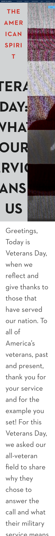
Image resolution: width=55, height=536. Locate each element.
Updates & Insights (35, 1)
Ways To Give (48, 1)
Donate (51, 7)
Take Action (26, 1)
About (42, 1)
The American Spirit (14, 34)
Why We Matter (19, 1)
